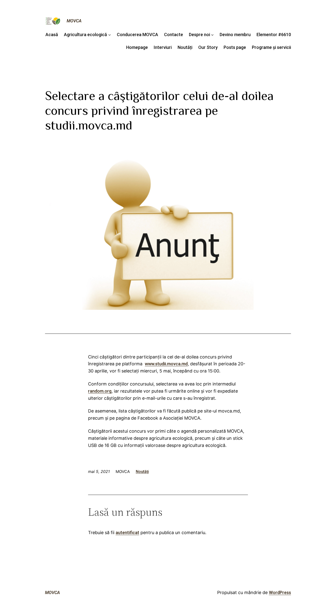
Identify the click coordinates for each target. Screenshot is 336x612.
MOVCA (74, 20)
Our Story (208, 47)
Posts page (235, 47)
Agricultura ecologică (85, 34)
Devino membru (235, 34)
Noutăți (185, 47)
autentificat (127, 532)
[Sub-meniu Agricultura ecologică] (109, 34)
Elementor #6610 (274, 34)
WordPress (280, 592)
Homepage (137, 47)
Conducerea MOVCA (137, 34)
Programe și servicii (271, 47)
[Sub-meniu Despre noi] (212, 34)
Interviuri (163, 47)
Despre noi (199, 34)
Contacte (173, 34)
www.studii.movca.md (166, 363)
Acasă (52, 34)
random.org (99, 391)
